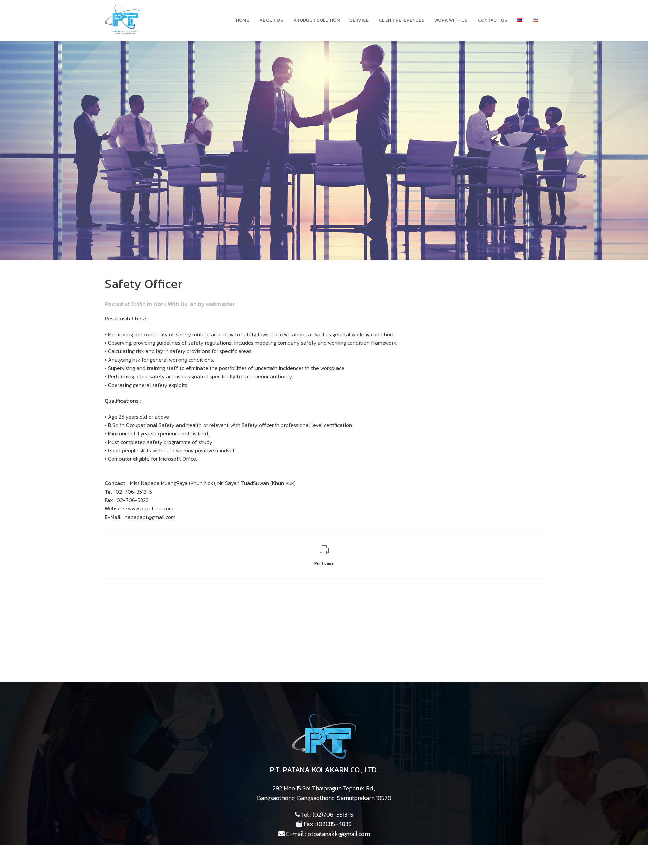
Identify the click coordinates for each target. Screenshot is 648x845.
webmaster (220, 304)
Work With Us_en (175, 304)
